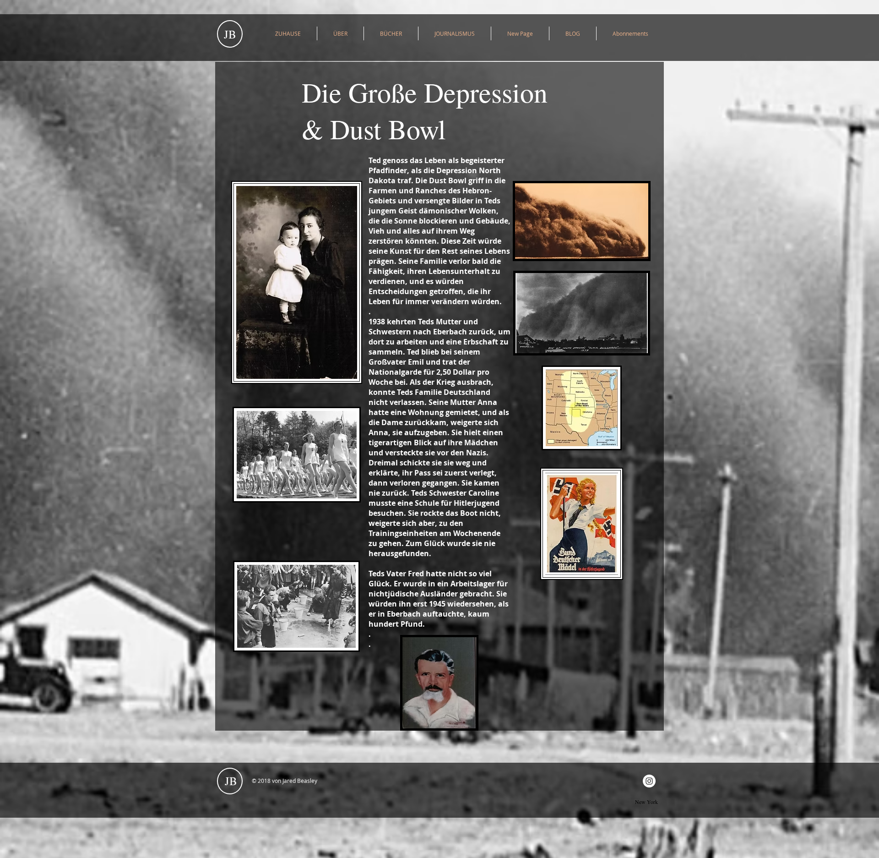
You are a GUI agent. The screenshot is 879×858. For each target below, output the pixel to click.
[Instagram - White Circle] (649, 781)
